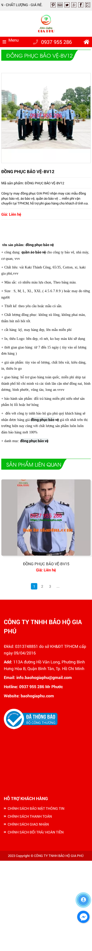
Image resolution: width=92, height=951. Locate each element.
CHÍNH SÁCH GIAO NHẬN (28, 824)
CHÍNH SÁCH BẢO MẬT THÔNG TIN (36, 808)
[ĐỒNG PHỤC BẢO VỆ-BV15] (46, 517)
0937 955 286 (56, 41)
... (58, 586)
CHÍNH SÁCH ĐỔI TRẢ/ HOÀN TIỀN (36, 832)
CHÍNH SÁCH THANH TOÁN (30, 816)
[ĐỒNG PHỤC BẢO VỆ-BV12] (46, 160)
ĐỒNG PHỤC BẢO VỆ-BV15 (46, 563)
